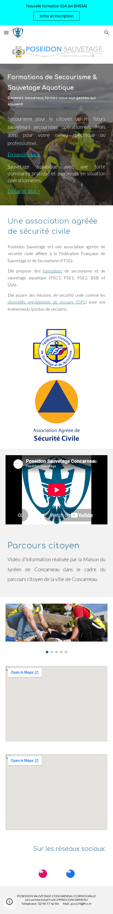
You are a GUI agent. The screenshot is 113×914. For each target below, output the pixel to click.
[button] (6, 32)
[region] (56, 12)
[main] (57, 90)
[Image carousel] (57, 628)
